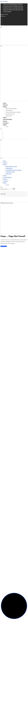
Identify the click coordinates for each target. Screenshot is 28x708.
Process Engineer (7, 11)
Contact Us (5, 123)
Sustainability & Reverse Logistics (13, 112)
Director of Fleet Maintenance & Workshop (12, 4)
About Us (5, 105)
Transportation (9, 110)
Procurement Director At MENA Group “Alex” (13, 6)
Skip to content (4, 1)
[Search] (1, 129)
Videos (5, 117)
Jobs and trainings (7, 119)
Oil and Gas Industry (10, 172)
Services (5, 121)
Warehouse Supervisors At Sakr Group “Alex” (13, 8)
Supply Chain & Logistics (11, 108)
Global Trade (9, 115)
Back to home (4, 246)
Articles (5, 106)
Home (4, 103)
